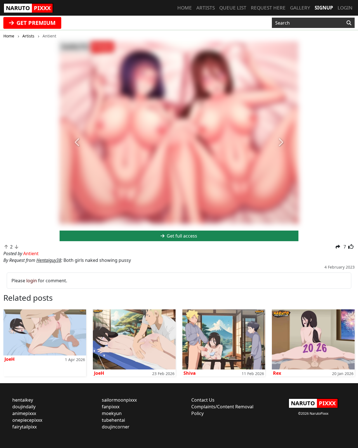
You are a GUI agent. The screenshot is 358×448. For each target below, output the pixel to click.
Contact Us (203, 400)
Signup (324, 7)
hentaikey (22, 400)
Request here (268, 7)
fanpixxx (110, 407)
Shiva (189, 373)
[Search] (349, 23)
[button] (77, 142)
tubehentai (113, 420)
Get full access (181, 236)
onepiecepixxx (27, 420)
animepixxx (24, 413)
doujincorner (115, 427)
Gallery (300, 7)
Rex (277, 373)
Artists (205, 7)
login (31, 281)
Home (184, 7)
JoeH (9, 359)
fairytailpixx (24, 427)
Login (345, 7)
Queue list (232, 7)
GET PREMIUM (35, 23)
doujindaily (24, 407)
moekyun (112, 413)
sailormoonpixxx (119, 400)
